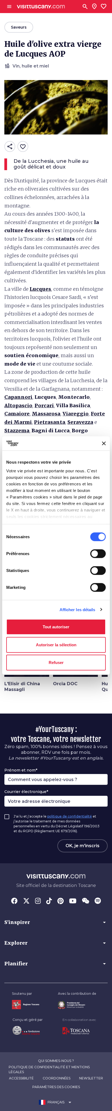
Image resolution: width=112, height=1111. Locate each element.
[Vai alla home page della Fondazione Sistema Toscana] (28, 1030)
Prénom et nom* (20, 770)
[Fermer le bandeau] (104, 443)
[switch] (98, 553)
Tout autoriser (56, 627)
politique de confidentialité (69, 816)
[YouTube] (72, 901)
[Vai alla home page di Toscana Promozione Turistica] (79, 1031)
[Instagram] (38, 901)
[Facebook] (14, 901)
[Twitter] (26, 901)
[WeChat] (85, 901)
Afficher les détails (77, 609)
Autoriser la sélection (56, 644)
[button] (56, 922)
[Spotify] (98, 901)
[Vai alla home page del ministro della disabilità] (77, 1005)
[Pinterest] (60, 901)
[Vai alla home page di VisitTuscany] (41, 7)
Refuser (56, 662)
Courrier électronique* (26, 791)
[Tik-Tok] (49, 901)
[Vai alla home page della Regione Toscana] (25, 1004)
